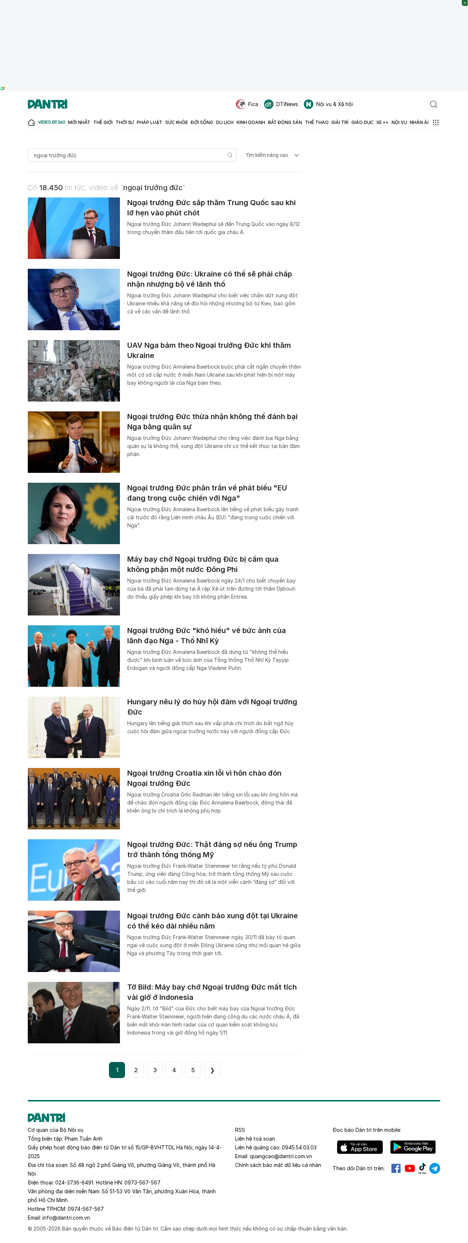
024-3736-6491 (74, 1182)
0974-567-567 (86, 1209)
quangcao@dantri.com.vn (281, 1156)
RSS (240, 1130)
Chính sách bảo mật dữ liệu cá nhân (278, 1165)
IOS (360, 1147)
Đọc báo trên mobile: (367, 1130)
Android (413, 1147)
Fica (253, 104)
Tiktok (422, 1168)
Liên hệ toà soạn (255, 1138)
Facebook (395, 1168)
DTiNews (287, 104)
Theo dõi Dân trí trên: (359, 1168)
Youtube (409, 1168)
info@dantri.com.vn (66, 1217)
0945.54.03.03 (299, 1147)
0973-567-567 (142, 1182)
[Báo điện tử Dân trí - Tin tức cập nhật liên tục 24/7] (47, 104)
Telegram (434, 1168)
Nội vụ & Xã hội (334, 104)
